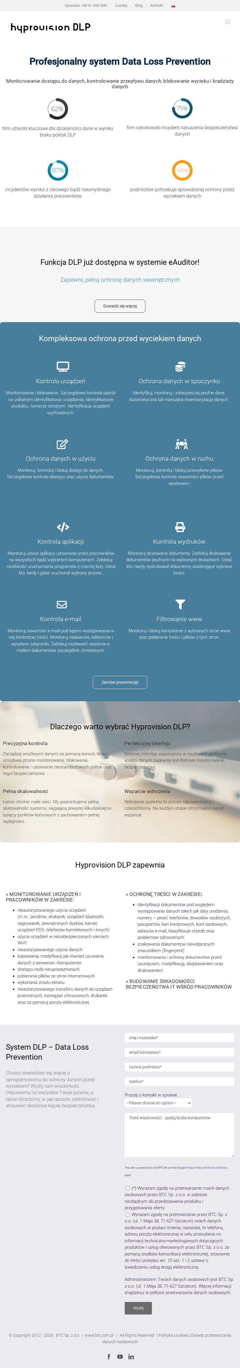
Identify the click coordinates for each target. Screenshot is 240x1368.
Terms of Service (217, 1167)
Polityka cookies (173, 1335)
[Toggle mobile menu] (228, 22)
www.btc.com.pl (99, 1335)
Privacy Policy (194, 1167)
